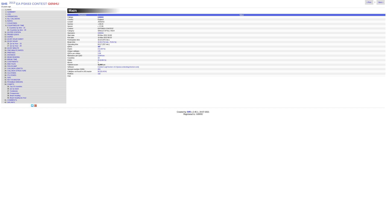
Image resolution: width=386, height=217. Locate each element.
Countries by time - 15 (17, 28)
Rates (10, 21)
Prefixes (11, 52)
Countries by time (15, 25)
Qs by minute (13, 48)
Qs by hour (12, 41)
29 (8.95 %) (102, 60)
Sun (9, 77)
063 (99, 69)
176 (99, 51)
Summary (11, 12)
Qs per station (14, 32)
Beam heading (13, 57)
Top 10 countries (16, 86)
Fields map (12, 66)
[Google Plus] (35, 105)
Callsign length (15, 68)
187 (99, 46)
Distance (11, 55)
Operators (12, 16)
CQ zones (11, 73)
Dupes (10, 37)
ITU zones (11, 75)
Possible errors (15, 82)
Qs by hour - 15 (16, 43)
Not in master (13, 80)
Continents (12, 62)
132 (99, 74)
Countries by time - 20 (18, 30)
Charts (10, 84)
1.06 (99, 53)
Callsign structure (16, 71)
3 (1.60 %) (101, 49)
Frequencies (14, 93)
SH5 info (11, 102)
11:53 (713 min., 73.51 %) (107, 42)
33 (99, 58)
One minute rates (15, 50)
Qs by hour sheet (15, 39)
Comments (12, 100)
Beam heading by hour (18, 98)
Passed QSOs (13, 34)
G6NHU (101, 17)
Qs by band (14, 89)
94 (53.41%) (102, 71)
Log (9, 14)
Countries (12, 23)
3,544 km (101, 56)
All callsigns (13, 19)
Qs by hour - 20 (16, 46)
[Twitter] (32, 105)
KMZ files (11, 64)
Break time (12, 59)
